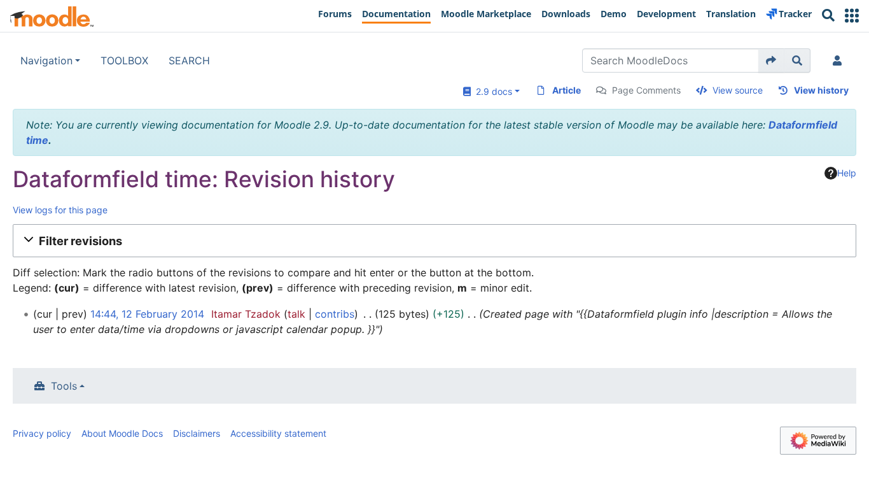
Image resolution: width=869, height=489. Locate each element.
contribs (334, 314)
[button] (852, 15)
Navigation (46, 60)
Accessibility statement (278, 433)
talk (296, 314)
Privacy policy (42, 433)
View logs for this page (60, 209)
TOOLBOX (124, 60)
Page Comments (646, 90)
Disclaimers (196, 433)
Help (846, 172)
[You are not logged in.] (840, 60)
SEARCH (189, 60)
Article (566, 90)
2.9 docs (491, 91)
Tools (64, 385)
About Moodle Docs (122, 433)
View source (738, 90)
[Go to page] (771, 60)
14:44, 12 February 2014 (147, 314)
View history (821, 90)
